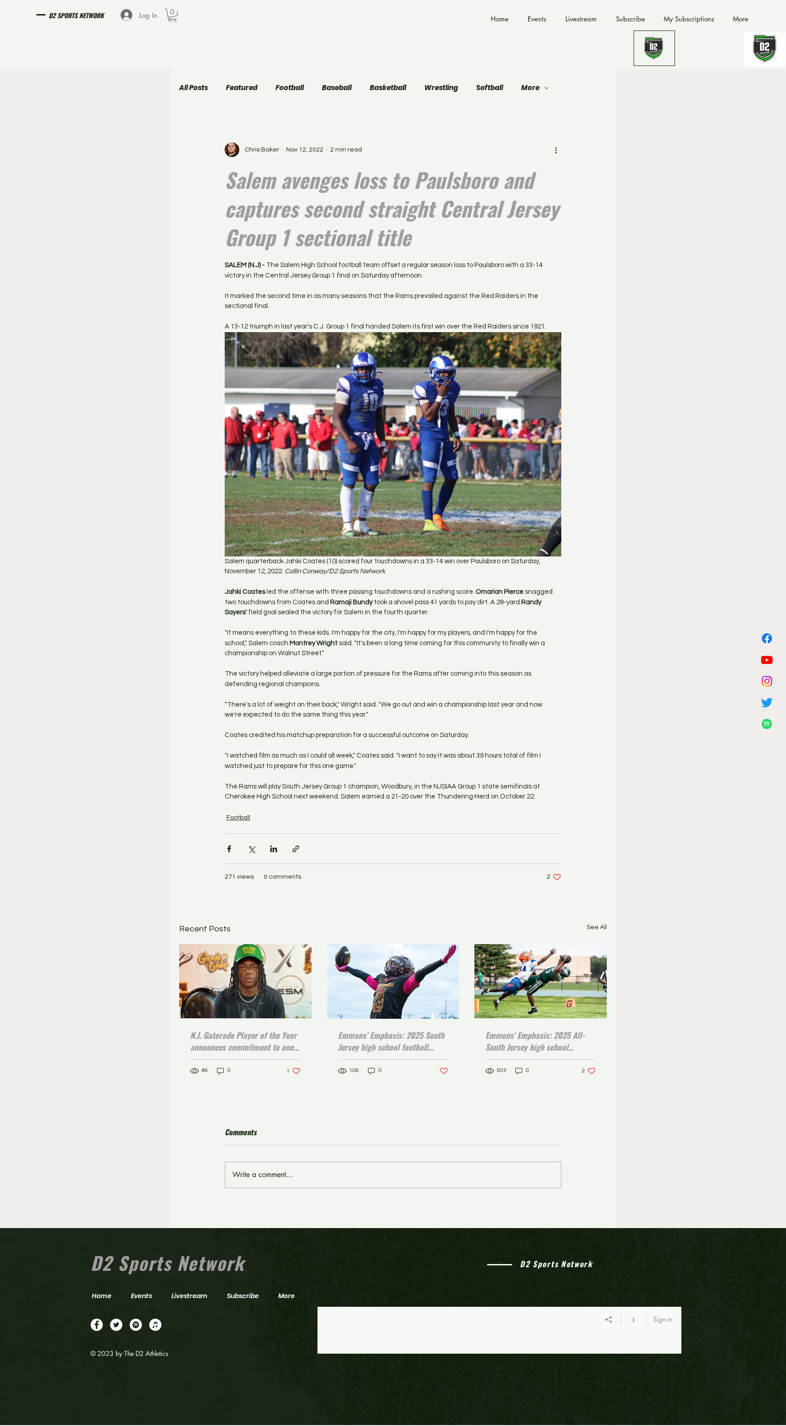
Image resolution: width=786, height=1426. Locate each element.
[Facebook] (767, 638)
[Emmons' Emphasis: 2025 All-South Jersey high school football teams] (540, 981)
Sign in (662, 1319)
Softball (489, 88)
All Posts (193, 88)
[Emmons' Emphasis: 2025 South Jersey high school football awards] (393, 981)
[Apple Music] (155, 1325)
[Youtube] (767, 660)
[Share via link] (296, 848)
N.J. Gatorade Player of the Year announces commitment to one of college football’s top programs (243, 1041)
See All (597, 927)
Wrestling (441, 88)
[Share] (608, 1319)
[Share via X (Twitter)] (251, 848)
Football (290, 88)
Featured (241, 88)
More (530, 88)
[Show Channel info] (633, 1319)
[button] (172, 15)
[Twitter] (767, 702)
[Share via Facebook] (229, 848)
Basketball (388, 88)
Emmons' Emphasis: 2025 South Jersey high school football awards (391, 1041)
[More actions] (555, 149)
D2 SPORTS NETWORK (76, 15)
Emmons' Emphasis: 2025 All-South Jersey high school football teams (535, 1041)
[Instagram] (767, 681)
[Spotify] (767, 724)
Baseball (337, 88)
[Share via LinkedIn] (273, 848)
